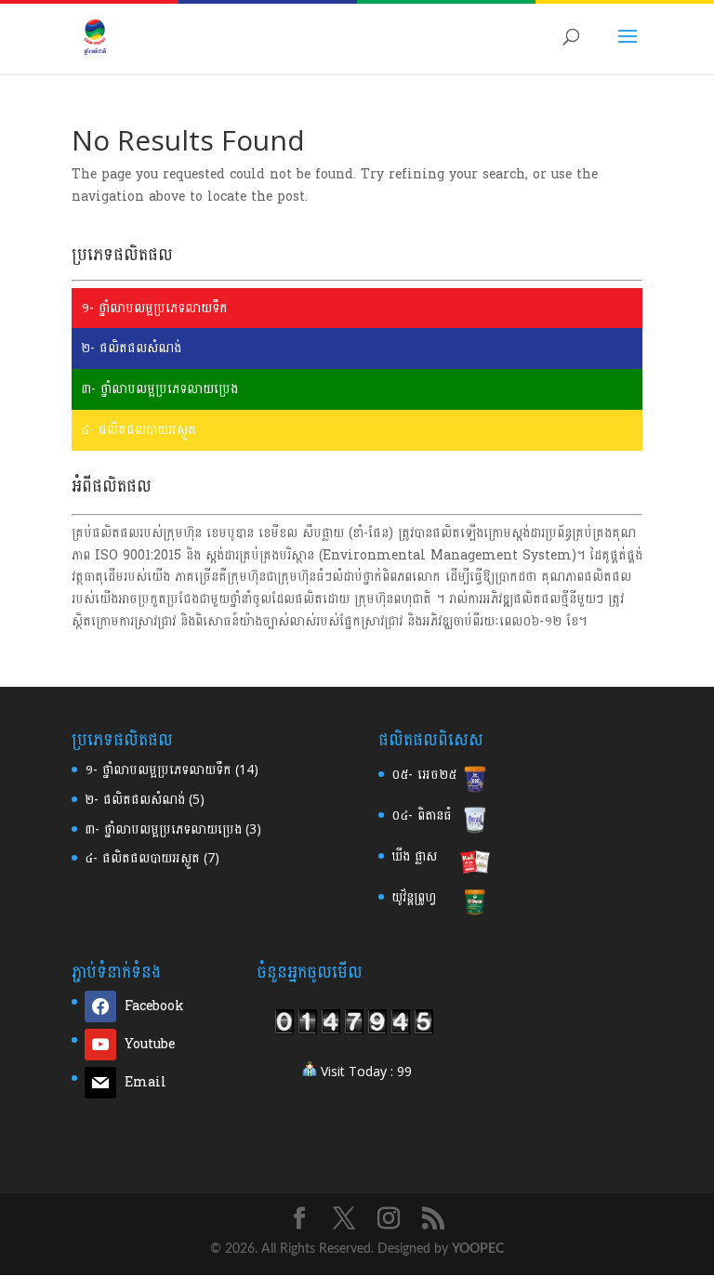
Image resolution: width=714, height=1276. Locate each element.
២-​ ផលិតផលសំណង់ (135, 799)
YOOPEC (478, 1249)
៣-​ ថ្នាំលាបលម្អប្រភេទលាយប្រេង (163, 829)
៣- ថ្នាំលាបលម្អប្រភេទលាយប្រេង (159, 389)
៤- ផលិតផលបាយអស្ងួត (138, 429)
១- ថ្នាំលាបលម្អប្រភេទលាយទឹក (154, 308)
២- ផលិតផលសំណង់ (131, 348)
